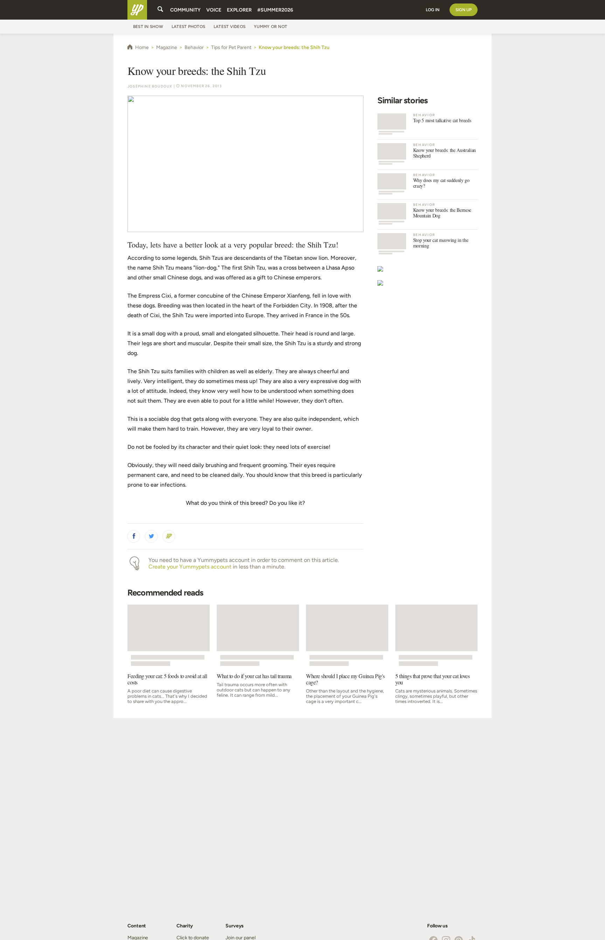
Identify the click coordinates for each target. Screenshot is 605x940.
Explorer (239, 10)
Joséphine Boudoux (149, 86)
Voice (213, 10)
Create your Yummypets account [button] (189, 566)
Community (185, 10)
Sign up (464, 9)
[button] (133, 536)
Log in (432, 9)
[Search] (160, 9)
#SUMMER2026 (275, 10)
